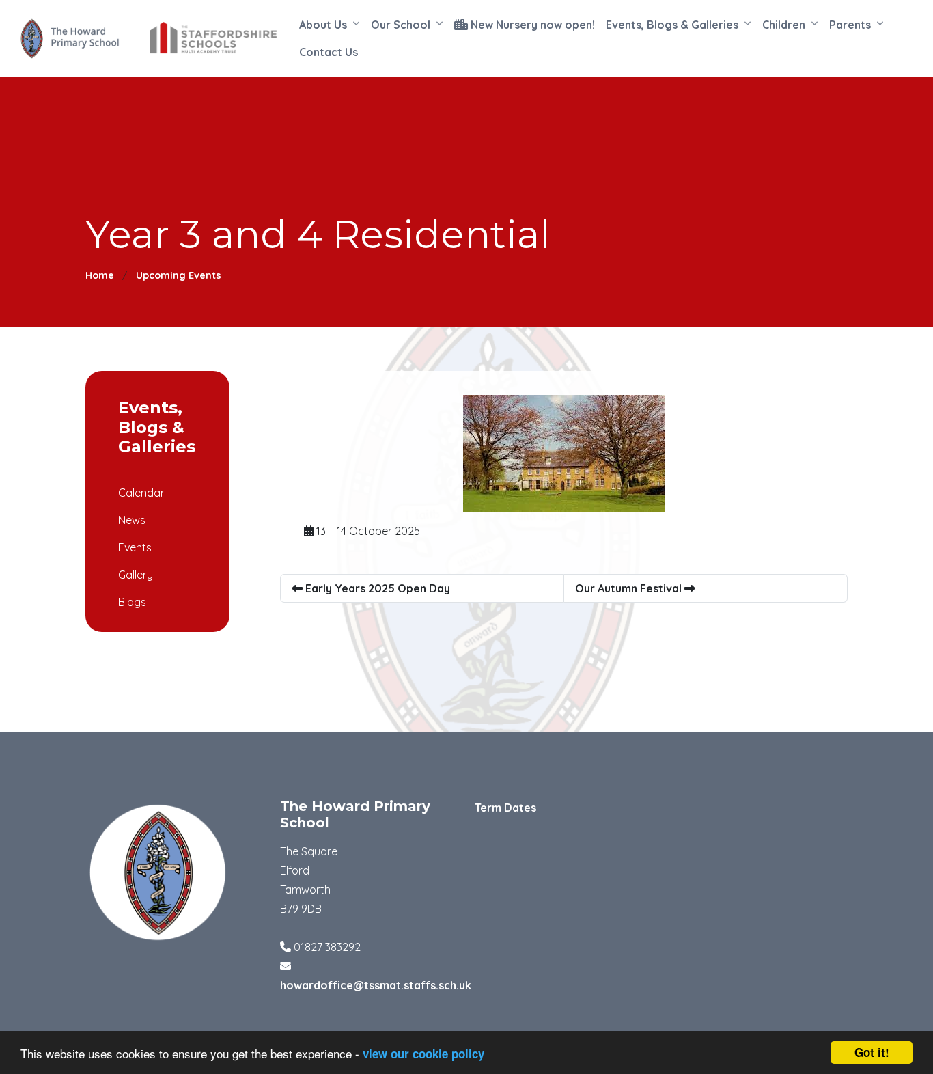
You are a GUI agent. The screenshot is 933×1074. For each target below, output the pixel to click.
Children (783, 24)
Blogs (132, 602)
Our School (400, 24)
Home (99, 275)
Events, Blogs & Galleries (672, 24)
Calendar (141, 492)
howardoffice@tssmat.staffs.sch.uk (375, 985)
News (131, 520)
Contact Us (328, 52)
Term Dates (505, 807)
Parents (850, 24)
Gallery (135, 574)
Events (135, 547)
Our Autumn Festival (629, 588)
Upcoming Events (178, 275)
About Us (323, 24)
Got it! (871, 1052)
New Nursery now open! (531, 24)
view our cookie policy (423, 1053)
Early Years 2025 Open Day (376, 588)
